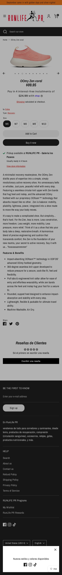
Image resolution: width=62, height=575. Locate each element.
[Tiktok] (35, 564)
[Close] (55, 550)
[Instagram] (30, 564)
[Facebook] (25, 564)
